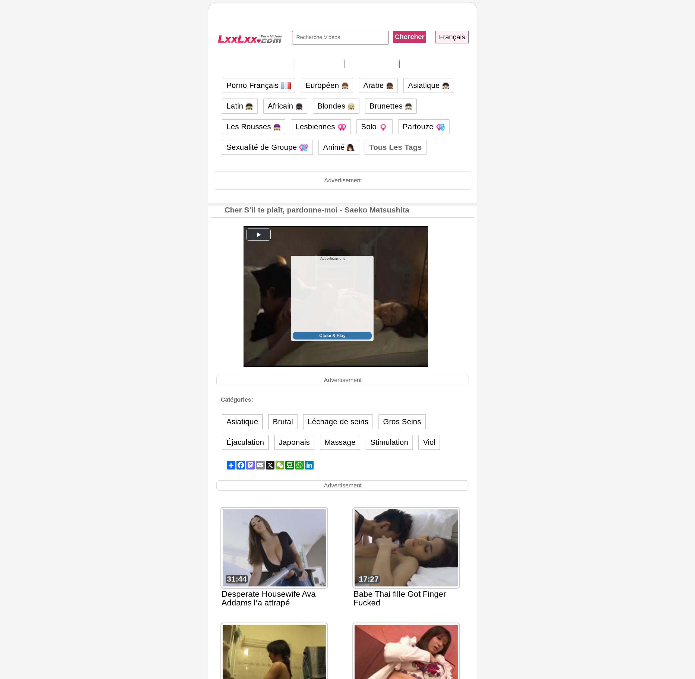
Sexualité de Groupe (262, 147)
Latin (235, 106)
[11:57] (406, 662)
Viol (429, 442)
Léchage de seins (338, 421)
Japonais (294, 442)
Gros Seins (402, 421)
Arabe (374, 85)
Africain (281, 106)
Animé (335, 147)
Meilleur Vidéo (425, 63)
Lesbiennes (316, 126)
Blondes (332, 106)
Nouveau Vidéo (372, 63)
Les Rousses (249, 126)
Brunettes (387, 106)
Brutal (283, 421)
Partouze (419, 126)
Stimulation (389, 442)
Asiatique (425, 85)
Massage (340, 442)
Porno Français (253, 85)
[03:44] (274, 662)
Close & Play (332, 335)
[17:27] (406, 547)
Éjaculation (245, 442)
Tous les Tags (319, 63)
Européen (323, 85)
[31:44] (274, 547)
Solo (370, 126)
